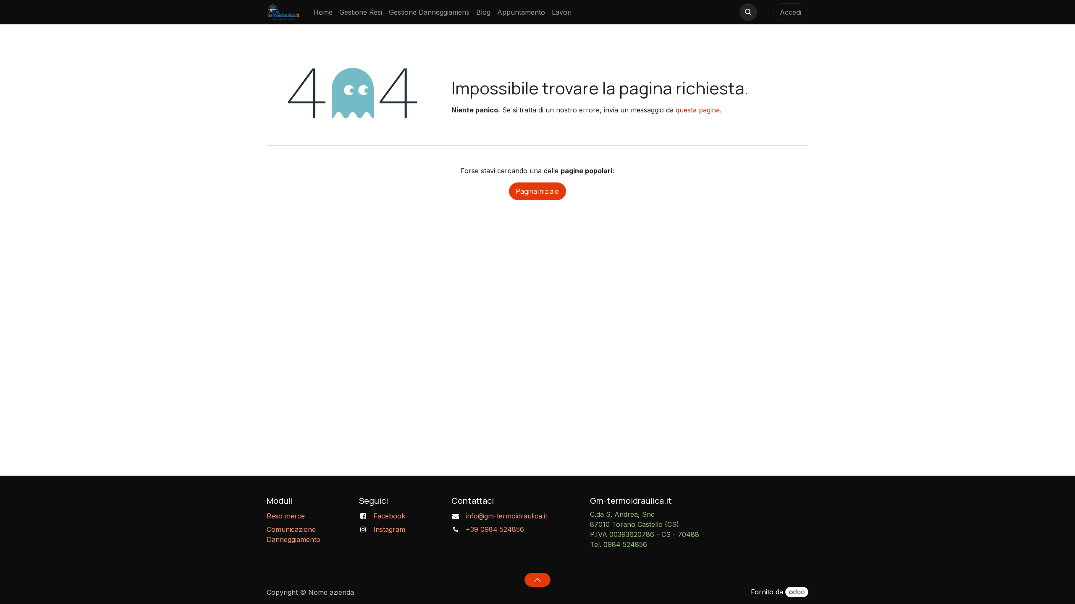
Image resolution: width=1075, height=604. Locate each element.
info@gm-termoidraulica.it (506, 516)
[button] (748, 12)
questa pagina (698, 110)
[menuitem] (323, 12)
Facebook (389, 516)
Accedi (790, 12)
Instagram (389, 529)
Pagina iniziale (537, 191)
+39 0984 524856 (495, 529)
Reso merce (286, 516)
